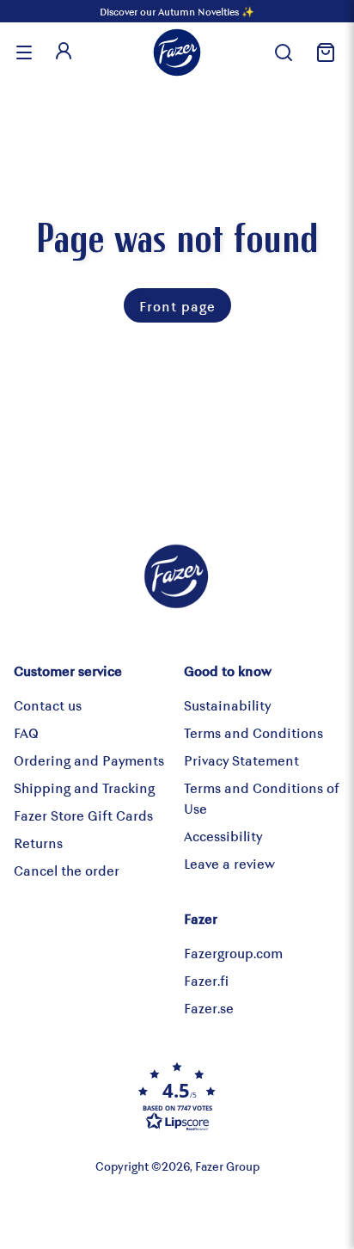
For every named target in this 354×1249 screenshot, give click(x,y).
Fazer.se (209, 1008)
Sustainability (227, 705)
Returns (38, 842)
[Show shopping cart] (323, 52)
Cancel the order (66, 870)
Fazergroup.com (233, 952)
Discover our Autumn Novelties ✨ (177, 11)
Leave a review (229, 863)
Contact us (48, 705)
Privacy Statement (241, 760)
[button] (177, 1096)
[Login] (63, 52)
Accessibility (223, 836)
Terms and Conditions (253, 732)
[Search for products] (283, 52)
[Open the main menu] (24, 52)
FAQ (26, 732)
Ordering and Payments (89, 760)
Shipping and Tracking (84, 787)
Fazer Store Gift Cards (83, 815)
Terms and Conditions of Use (261, 797)
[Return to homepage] (177, 52)
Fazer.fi (206, 980)
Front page (177, 306)
